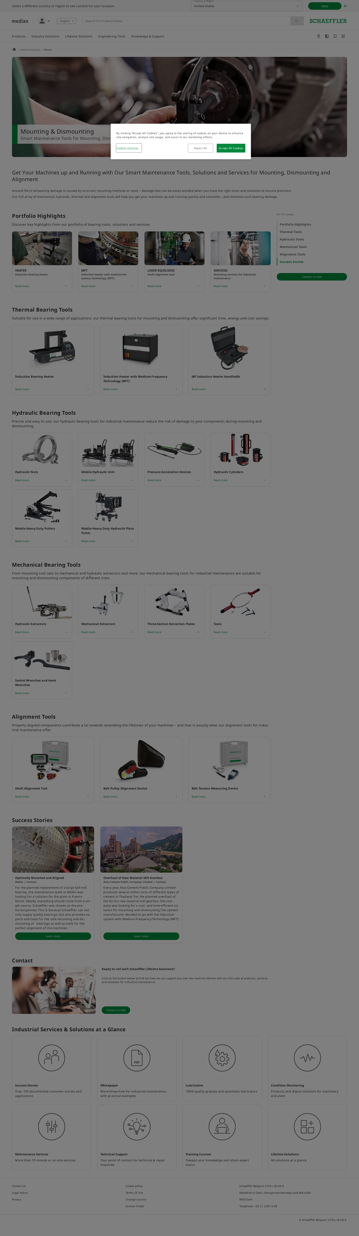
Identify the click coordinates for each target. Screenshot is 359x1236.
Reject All (200, 148)
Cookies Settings (127, 148)
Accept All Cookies (231, 148)
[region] (181, 141)
